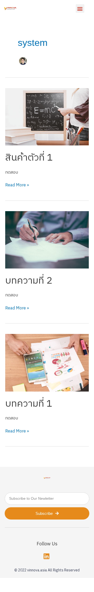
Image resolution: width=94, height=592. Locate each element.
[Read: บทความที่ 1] (47, 362)
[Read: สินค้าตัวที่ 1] (47, 116)
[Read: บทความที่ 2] (47, 239)
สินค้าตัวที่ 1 (29, 158)
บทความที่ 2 (28, 281)
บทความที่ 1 (28, 404)
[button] (80, 8)
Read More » (17, 185)
